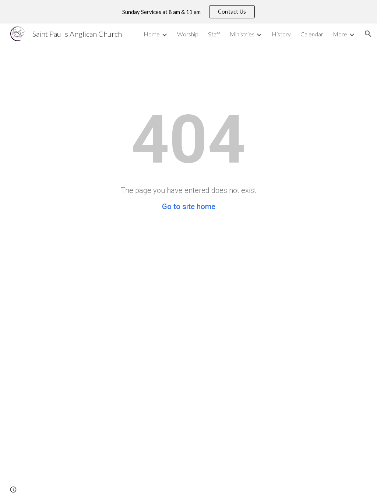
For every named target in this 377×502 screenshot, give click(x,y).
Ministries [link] (242, 34)
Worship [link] (187, 34)
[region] (188, 12)
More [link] (340, 34)
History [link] (281, 34)
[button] (368, 34)
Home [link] (152, 34)
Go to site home (188, 206)
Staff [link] (214, 34)
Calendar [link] (311, 34)
